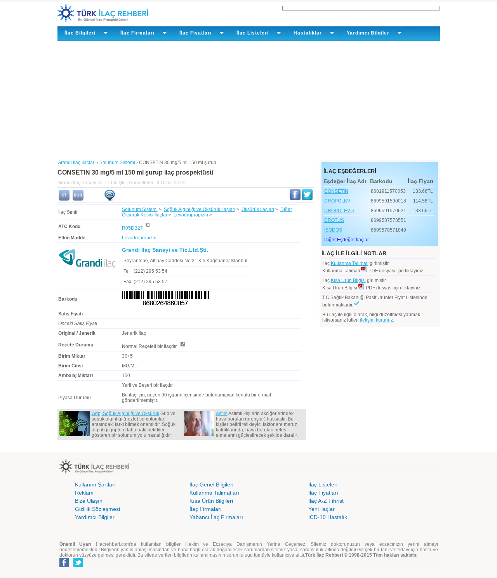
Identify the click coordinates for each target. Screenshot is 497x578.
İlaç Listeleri (322, 484)
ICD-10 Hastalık (327, 517)
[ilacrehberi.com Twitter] (78, 565)
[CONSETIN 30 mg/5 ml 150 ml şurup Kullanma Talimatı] (64, 199)
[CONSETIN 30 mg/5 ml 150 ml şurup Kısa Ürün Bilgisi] (78, 199)
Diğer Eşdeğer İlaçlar (346, 239)
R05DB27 (132, 228)
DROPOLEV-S (339, 210)
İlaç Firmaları (205, 509)
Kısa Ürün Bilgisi (348, 280)
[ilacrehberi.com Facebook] (64, 565)
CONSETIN (336, 191)
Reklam (84, 493)
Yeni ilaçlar (321, 509)
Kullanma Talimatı (349, 263)
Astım (222, 413)
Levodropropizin (191, 215)
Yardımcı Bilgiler (95, 517)
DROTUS (334, 220)
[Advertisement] (248, 99)
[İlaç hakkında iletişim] (109, 199)
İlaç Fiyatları (323, 493)
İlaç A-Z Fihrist (326, 501)
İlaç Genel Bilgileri (211, 484)
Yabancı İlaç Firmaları (216, 517)
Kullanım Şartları (95, 484)
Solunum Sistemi (140, 209)
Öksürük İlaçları (258, 209)
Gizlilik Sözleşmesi (97, 509)
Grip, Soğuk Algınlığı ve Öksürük (125, 413)
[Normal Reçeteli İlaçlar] (182, 346)
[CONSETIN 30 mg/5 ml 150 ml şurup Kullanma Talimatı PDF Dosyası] (364, 270)
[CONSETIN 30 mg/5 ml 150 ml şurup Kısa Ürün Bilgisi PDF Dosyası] (361, 288)
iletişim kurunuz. (377, 320)
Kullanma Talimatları (214, 493)
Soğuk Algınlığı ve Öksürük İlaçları (199, 209)
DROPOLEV (337, 201)
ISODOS (333, 230)
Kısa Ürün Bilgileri (211, 501)
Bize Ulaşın (89, 501)
